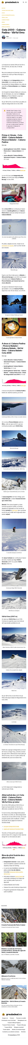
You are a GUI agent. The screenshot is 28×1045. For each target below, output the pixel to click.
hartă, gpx (22, 170)
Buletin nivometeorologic (18, 1029)
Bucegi (3, 8)
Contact (12, 1018)
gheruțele (15, 510)
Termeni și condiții (21, 1018)
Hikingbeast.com (22, 1020)
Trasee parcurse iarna (7, 10)
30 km (3, 12)
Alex (7, 36)
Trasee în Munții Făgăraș (14, 1022)
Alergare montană (19, 1027)
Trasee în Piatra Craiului (8, 1025)
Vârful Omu (5, 17)
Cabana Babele (5, 24)
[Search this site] (23, 2)
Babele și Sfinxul (6, 26)
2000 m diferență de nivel (8, 15)
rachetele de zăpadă (7, 245)
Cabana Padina (5, 19)
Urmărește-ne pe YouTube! (9, 1020)
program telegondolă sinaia (11, 826)
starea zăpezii (19, 876)
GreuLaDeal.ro (13, 1035)
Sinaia (3, 22)
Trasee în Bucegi (21, 1025)
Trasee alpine (6, 1029)
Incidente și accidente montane (11, 1031)
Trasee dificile (8, 1027)
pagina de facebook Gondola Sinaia (13, 829)
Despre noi (5, 1018)
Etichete (23, 1031)
